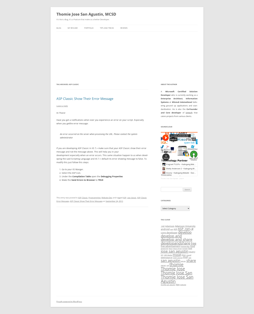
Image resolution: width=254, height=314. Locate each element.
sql (168, 265)
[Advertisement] (127, 57)
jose (190, 248)
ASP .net (184, 229)
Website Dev (106, 197)
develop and (171, 235)
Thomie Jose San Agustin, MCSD (86, 14)
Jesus (171, 249)
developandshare (175, 243)
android (165, 229)
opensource (166, 257)
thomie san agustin (168, 285)
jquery (192, 251)
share (191, 260)
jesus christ (177, 249)
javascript (164, 249)
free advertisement (170, 246)
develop (185, 232)
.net (163, 226)
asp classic (131, 197)
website (183, 285)
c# (191, 229)
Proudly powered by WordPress (69, 301)
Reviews (124, 28)
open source (178, 258)
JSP (162, 255)
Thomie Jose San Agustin (169, 178)
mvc (184, 254)
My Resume (73, 28)
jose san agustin (174, 251)
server (183, 261)
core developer (169, 232)
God (192, 246)
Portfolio (88, 28)
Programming (94, 197)
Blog (58, 28)
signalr (163, 265)
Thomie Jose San (176, 272)
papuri (181, 178)
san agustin (170, 260)
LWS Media (168, 255)
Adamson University (185, 226)
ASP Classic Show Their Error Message (84, 98)
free (193, 243)
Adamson (169, 226)
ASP (124, 197)
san (190, 258)
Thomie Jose (173, 268)
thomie (176, 264)
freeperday (185, 246)
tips (178, 284)
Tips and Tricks (107, 28)
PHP (185, 257)
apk (171, 229)
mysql (188, 255)
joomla (185, 249)
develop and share (176, 239)
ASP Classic (83, 197)
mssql (177, 255)
